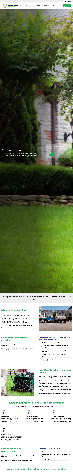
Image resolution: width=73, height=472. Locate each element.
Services (25, 5)
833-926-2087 (68, 1)
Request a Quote (66, 6)
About (38, 5)
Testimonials (45, 5)
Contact (60, 5)
